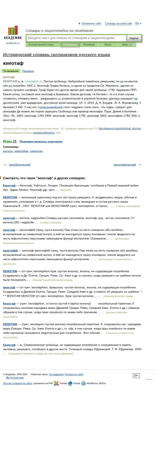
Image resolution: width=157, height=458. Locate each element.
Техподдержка (56, 374)
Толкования (69, 44)
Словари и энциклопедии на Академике (59, 31)
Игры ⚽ (127, 44)
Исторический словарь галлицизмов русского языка (42, 44)
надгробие (21, 151)
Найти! (134, 38)
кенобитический (19, 164)
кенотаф (9, 218)
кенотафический (125, 164)
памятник (36, 151)
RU (137, 23)
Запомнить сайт (91, 23)
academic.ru (13, 43)
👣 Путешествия (15, 377)
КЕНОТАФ (10, 197)
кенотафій (10, 250)
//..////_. (120, 128)
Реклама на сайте (74, 374)
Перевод (28, 71)
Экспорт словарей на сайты (17, 383)
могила (8, 151)
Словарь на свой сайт (118, 23)
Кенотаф (9, 185)
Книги (107, 44)
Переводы (89, 44)
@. (44, 132)
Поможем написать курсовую (41, 141)
